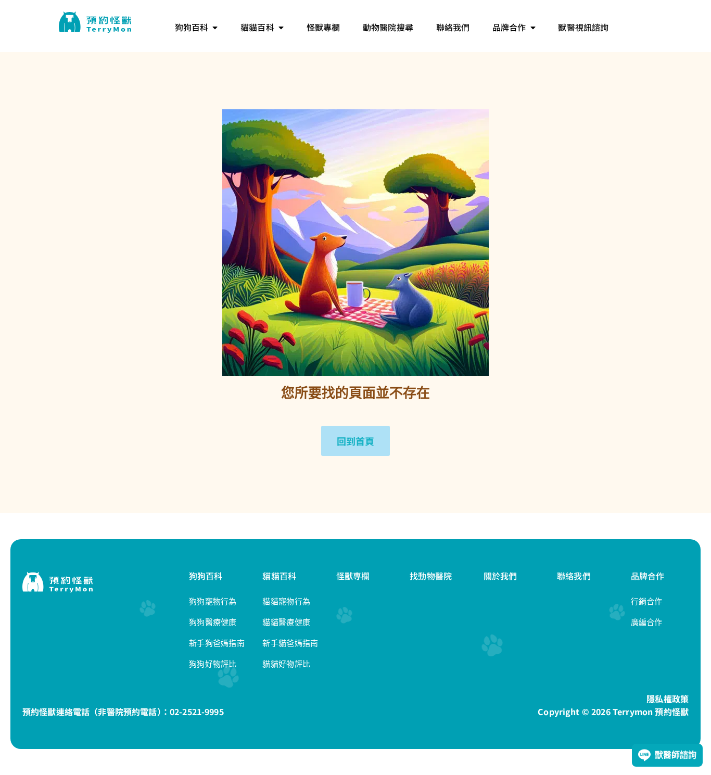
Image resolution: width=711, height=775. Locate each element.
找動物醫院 (431, 575)
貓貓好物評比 (286, 664)
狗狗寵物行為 (213, 601)
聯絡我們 (574, 575)
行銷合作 (647, 601)
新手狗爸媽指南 (217, 643)
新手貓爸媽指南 (290, 643)
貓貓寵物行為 (286, 601)
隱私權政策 (667, 698)
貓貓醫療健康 (286, 622)
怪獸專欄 (353, 575)
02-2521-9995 (197, 711)
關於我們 (500, 575)
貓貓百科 (279, 575)
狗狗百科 (206, 575)
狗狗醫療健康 (213, 622)
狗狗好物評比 (213, 664)
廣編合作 (647, 622)
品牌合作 (648, 575)
